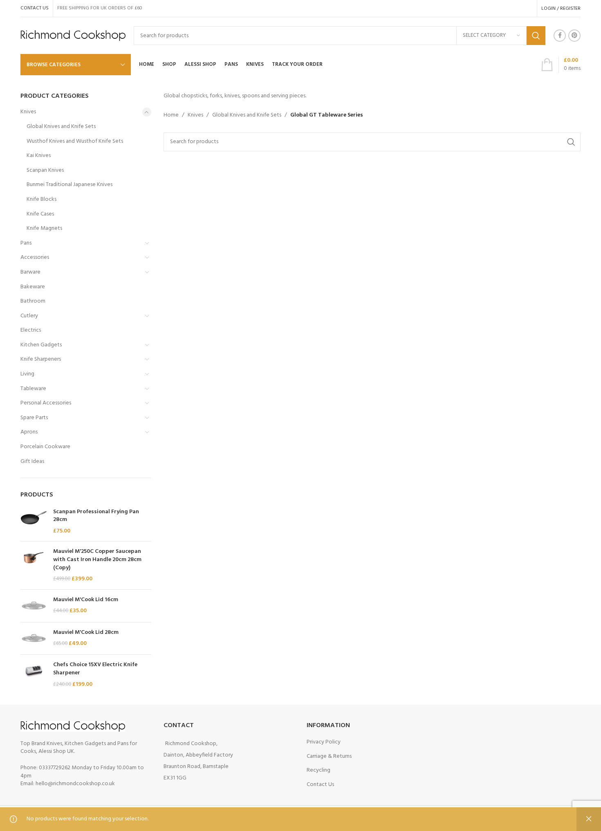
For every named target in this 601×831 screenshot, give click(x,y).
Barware (30, 272)
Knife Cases (40, 214)
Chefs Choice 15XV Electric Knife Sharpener (95, 669)
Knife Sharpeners (40, 359)
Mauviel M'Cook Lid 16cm (85, 600)
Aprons (29, 432)
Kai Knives (39, 155)
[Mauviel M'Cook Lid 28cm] (33, 639)
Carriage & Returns (329, 756)
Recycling (318, 770)
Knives (28, 112)
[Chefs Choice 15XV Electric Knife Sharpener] (33, 674)
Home (171, 115)
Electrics (30, 330)
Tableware (33, 388)
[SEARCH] (536, 35)
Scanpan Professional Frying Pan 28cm (96, 516)
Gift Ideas (32, 461)
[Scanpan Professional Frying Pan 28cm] (33, 521)
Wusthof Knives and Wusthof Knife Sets (75, 141)
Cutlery (29, 316)
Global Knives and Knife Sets (61, 126)
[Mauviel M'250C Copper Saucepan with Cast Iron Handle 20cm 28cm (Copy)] (33, 565)
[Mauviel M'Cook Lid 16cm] (33, 606)
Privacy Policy (324, 742)
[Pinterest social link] (574, 35)
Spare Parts (34, 417)
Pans (25, 243)
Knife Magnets (44, 228)
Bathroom (32, 301)
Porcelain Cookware (45, 446)
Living (27, 374)
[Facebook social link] (560, 35)
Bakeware (32, 287)
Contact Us (320, 784)
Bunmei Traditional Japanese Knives (69, 184)
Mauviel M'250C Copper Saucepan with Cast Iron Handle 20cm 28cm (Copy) (97, 560)
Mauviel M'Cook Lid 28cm (86, 633)
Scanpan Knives (45, 170)
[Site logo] (73, 35)
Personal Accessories (45, 403)
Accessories (34, 257)
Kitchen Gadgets (41, 345)
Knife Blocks (41, 199)
